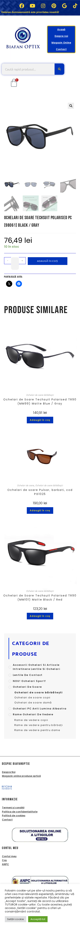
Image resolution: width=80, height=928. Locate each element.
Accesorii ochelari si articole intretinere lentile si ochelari (36, 667)
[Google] (64, 5)
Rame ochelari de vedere (33, 714)
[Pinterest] (54, 5)
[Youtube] (32, 5)
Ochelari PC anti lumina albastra (40, 708)
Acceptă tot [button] (37, 919)
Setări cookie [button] (15, 919)
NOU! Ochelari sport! (29, 681)
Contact (61, 49)
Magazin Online (61, 42)
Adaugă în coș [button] (40, 420)
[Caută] (59, 69)
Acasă (61, 29)
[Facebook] (22, 5)
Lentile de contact (28, 675)
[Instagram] (43, 5)
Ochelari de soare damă (33, 702)
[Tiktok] (75, 5)
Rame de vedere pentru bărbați (38, 725)
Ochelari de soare (25, 485)
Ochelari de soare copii (32, 697)
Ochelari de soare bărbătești (40, 394)
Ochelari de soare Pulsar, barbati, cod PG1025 (40, 492)
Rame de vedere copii (31, 720)
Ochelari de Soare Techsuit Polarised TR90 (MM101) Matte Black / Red (40, 598)
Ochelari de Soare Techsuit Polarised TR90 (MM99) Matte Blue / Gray (40, 401)
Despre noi (61, 36)
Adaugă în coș (47, 261)
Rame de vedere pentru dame (37, 730)
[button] (71, 106)
